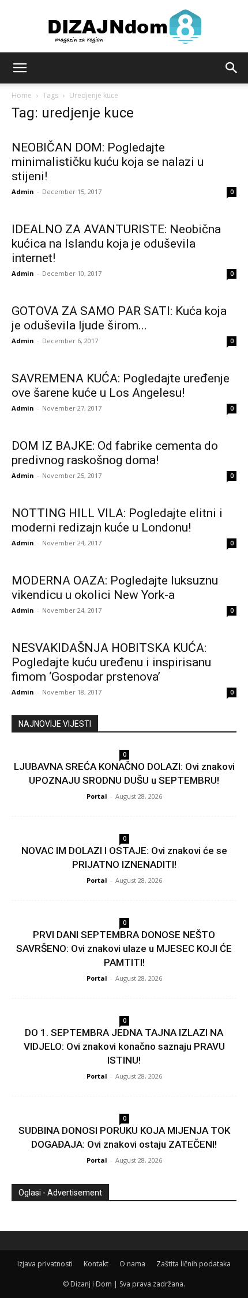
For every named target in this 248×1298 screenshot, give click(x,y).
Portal (97, 796)
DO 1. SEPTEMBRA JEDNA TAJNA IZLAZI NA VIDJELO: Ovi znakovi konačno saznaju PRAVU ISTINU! (124, 1046)
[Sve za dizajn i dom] (124, 26)
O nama (132, 1264)
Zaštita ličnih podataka (193, 1264)
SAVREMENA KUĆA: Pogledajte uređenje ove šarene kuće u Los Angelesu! (121, 385)
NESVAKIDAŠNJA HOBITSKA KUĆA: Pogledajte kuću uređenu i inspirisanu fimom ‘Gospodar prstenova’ (111, 662)
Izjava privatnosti (45, 1264)
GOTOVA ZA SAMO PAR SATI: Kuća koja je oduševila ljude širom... (119, 318)
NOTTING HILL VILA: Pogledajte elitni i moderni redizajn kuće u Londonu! (117, 520)
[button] (19, 68)
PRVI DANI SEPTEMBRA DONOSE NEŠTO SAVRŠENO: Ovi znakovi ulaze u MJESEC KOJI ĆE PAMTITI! (124, 948)
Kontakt (96, 1264)
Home (22, 95)
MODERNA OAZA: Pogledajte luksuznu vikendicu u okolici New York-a (115, 588)
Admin (23, 191)
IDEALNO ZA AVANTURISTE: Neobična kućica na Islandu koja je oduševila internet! (116, 243)
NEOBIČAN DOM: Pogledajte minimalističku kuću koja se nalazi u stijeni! (108, 162)
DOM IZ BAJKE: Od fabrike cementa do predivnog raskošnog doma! (115, 453)
